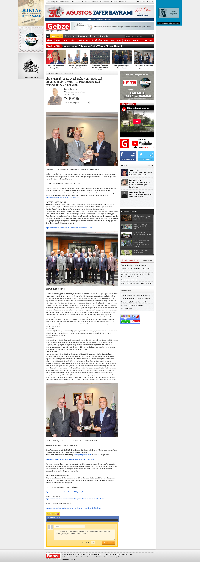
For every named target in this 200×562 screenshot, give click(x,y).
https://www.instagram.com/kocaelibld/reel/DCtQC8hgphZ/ (65, 492)
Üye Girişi (142, 2)
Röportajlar (82, 554)
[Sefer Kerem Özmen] (124, 194)
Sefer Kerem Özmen (136, 192)
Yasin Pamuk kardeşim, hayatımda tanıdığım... (135, 295)
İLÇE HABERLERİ (146, 40)
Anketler (73, 554)
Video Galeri (70, 36)
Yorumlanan (147, 260)
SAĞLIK (81, 40)
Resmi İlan (105, 36)
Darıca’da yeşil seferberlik (129, 280)
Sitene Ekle (105, 2)
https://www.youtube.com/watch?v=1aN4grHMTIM (62, 197)
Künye (96, 2)
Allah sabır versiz (126, 309)
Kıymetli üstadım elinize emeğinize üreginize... (136, 299)
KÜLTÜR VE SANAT (101, 40)
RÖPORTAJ (127, 40)
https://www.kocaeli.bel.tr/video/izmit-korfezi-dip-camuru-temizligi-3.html (70, 459)
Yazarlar (94, 36)
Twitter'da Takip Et (146, 159)
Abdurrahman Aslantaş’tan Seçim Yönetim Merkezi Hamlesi (93, 46)
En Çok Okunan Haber (130, 260)
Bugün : (57, 2)
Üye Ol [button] (150, 2)
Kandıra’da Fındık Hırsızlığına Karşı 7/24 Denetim (136, 283)
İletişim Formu (128, 554)
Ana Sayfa (76, 2)
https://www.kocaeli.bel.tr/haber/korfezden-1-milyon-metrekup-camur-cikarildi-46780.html (75, 499)
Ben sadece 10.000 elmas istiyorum (132, 305)
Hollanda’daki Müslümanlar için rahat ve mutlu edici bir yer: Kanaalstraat (139, 184)
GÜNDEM (50, 40)
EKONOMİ (89, 40)
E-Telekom (72, 559)
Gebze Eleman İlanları (95, 554)
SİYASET (59, 40)
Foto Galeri (83, 36)
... (134, 152)
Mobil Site (87, 2)
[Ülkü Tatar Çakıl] (124, 182)
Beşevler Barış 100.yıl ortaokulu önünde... (134, 302)
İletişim (123, 2)
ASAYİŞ (66, 40)
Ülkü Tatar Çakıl (135, 180)
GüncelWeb (65, 559)
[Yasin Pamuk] (124, 172)
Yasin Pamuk (134, 170)
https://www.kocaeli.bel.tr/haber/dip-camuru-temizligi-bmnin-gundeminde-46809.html (73, 508)
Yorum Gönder (52, 514)
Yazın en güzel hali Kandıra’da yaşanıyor (134, 265)
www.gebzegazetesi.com (82, 455)
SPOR (112, 40)
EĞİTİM (73, 40)
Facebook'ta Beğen (128, 159)
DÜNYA (135, 40)
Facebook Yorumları (53, 518)
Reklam (114, 2)
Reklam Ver (117, 554)
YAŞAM (119, 40)
